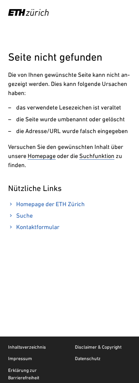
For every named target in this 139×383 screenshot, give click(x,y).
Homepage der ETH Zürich (50, 204)
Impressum (20, 358)
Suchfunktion (96, 155)
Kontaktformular (37, 226)
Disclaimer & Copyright (98, 347)
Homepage (42, 155)
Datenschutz (88, 358)
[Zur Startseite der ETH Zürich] (28, 12)
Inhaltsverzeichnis (27, 347)
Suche (24, 215)
